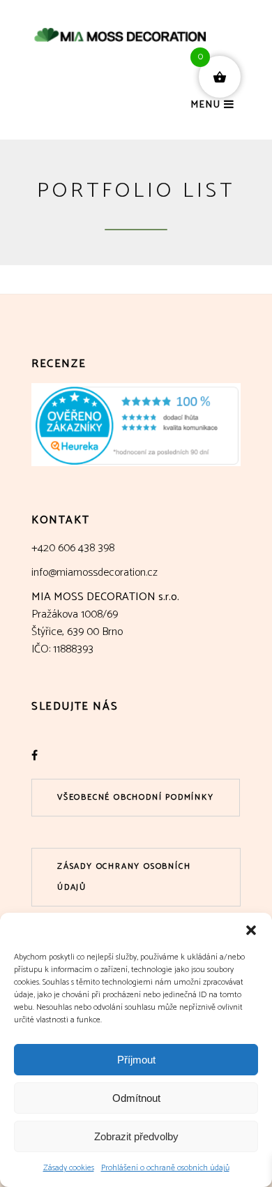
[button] (251, 930)
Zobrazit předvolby (136, 1136)
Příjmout (136, 1060)
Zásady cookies (68, 1167)
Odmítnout (136, 1098)
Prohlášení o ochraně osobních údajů (165, 1167)
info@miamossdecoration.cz (94, 572)
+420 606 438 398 (72, 548)
